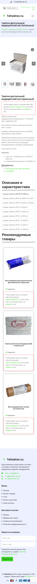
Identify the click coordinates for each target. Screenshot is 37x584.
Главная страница (8, 29)
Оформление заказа (10, 518)
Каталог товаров (9, 494)
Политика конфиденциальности (14, 524)
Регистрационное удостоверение (17, 169)
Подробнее (11, 289)
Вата (25, 29)
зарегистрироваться (17, 107)
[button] (34, 63)
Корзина (6, 515)
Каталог (19, 29)
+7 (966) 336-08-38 (12, 476)
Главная (6, 490)
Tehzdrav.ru (9, 574)
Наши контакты (8, 503)
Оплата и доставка (10, 500)
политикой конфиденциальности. (13, 553)
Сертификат (9, 171)
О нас (5, 497)
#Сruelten (29, 576)
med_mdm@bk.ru (12, 473)
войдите (27, 109)
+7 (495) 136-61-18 (12, 479)
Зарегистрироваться (26, 7)
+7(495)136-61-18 (20, 2)
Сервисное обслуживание (12, 521)
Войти (33, 7)
